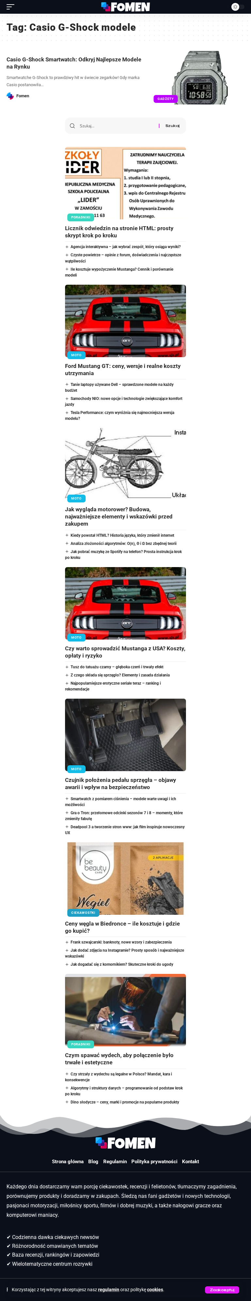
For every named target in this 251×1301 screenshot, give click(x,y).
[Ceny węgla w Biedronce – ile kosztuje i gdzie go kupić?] (125, 878)
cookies (155, 1290)
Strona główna (68, 1162)
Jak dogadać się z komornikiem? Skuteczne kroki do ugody (122, 964)
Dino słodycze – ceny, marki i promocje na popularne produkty (125, 1102)
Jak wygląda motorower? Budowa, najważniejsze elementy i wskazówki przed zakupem (119, 516)
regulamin (108, 1290)
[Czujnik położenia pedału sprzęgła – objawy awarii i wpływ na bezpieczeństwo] (125, 735)
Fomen (22, 95)
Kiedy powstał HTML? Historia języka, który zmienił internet (122, 535)
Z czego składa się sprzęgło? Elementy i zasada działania (120, 675)
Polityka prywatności (154, 1162)
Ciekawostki (83, 912)
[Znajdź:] (117, 126)
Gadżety (166, 99)
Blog (93, 1162)
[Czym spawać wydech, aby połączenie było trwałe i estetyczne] (125, 1010)
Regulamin (115, 1162)
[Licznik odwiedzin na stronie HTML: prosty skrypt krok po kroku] (125, 183)
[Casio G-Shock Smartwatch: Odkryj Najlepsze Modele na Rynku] (199, 77)
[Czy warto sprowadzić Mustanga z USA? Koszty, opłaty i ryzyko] (125, 603)
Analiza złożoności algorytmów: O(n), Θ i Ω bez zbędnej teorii (123, 543)
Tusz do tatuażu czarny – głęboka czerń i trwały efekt (117, 667)
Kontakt (190, 1162)
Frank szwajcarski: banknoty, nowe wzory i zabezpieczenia (121, 942)
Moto (76, 355)
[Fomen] (125, 7)
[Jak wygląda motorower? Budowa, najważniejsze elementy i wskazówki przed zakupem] (125, 464)
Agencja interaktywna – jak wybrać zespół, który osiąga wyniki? (126, 247)
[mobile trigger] (12, 6)
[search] (221, 7)
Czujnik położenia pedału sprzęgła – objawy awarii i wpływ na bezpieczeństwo (120, 783)
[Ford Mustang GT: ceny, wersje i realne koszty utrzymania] (125, 321)
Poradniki (80, 217)
